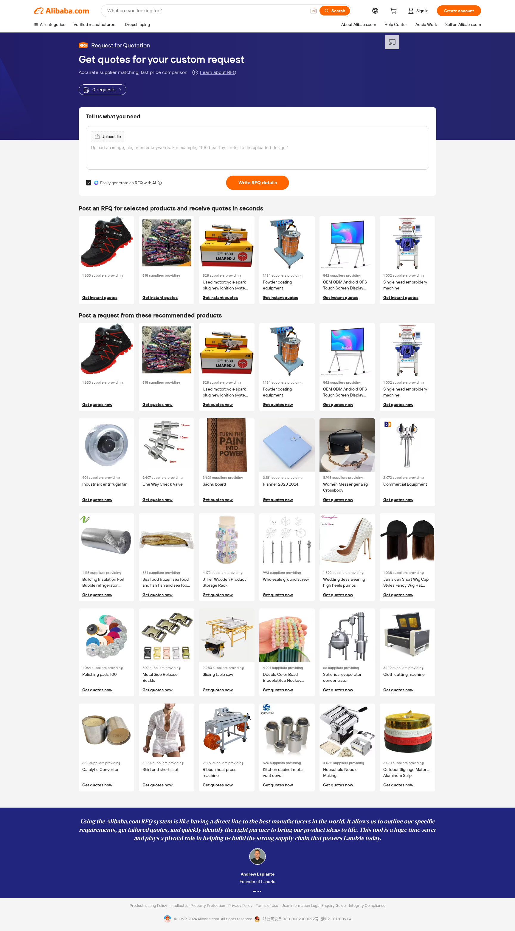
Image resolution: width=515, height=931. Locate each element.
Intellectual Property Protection (198, 905)
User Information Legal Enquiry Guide (313, 905)
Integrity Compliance (367, 905)
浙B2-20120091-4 (336, 919)
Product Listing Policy (149, 905)
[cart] (394, 11)
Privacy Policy (240, 905)
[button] (313, 10)
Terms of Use (267, 905)
